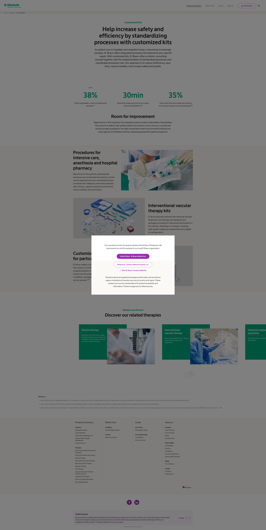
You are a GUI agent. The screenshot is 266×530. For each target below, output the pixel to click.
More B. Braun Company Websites (133, 270)
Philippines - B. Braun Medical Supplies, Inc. (133, 264)
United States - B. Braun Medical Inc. (133, 256)
